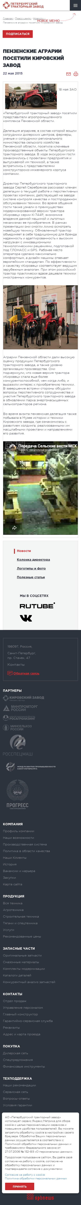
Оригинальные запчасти (22, 955)
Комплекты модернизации (24, 969)
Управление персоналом (23, 1007)
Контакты (16, 665)
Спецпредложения (18, 1060)
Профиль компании (18, 831)
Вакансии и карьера (19, 871)
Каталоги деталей (17, 975)
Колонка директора (33, 559)
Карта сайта (12, 884)
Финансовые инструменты (24, 1066)
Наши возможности (18, 838)
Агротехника (13, 910)
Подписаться (18, 34)
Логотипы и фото (31, 568)
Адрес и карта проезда (21, 1034)
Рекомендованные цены (22, 936)
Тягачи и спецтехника (20, 923)
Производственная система (25, 844)
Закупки (9, 877)
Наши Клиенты (15, 858)
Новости (24, 551)
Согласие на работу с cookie (25, 1174)
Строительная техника (21, 916)
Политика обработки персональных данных (36, 1178)
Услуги (8, 930)
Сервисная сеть (15, 1092)
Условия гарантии (17, 1105)
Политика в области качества (26, 851)
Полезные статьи (31, 577)
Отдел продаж (14, 1001)
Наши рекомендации (19, 1085)
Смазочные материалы (21, 962)
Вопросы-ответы (16, 1098)
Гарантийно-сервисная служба (28, 1021)
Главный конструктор (20, 1014)
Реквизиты (11, 1027)
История (10, 864)
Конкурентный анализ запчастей (29, 982)
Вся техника (12, 903)
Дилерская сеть (15, 1053)
